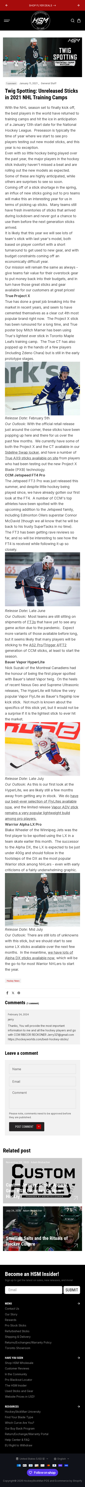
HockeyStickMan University (23, 1411)
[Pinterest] (18, 993)
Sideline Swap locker (22, 452)
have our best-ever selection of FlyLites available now (41, 801)
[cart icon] (79, 20)
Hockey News (13, 981)
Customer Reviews (17, 1368)
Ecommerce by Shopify (68, 1480)
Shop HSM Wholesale (19, 1363)
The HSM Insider (16, 1385)
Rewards (10, 1320)
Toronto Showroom (17, 1348)
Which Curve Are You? (19, 1422)
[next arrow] (78, 5)
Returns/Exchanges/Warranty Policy (28, 1342)
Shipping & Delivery (18, 1336)
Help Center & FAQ (17, 1439)
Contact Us (12, 1308)
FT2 (63, 645)
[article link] (75, 1198)
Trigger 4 (51, 645)
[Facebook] (7, 993)
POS (46, 1480)
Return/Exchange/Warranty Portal (26, 1434)
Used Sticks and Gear (19, 1391)
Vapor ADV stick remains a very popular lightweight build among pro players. (41, 813)
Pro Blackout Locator (18, 1379)
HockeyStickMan (33, 1480)
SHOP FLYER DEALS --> (42, 5)
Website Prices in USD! (20, 1396)
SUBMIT (71, 1290)
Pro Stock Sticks (15, 1325)
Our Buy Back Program (20, 1428)
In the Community (16, 1374)
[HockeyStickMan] (40, 21)
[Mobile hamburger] (7, 20)
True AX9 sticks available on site (31, 458)
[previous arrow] (6, 5)
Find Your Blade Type (19, 1417)
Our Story (11, 1314)
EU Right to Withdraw (18, 1445)
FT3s (31, 622)
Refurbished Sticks (17, 1331)
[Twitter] (13, 993)
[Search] (72, 20)
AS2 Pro (36, 645)
